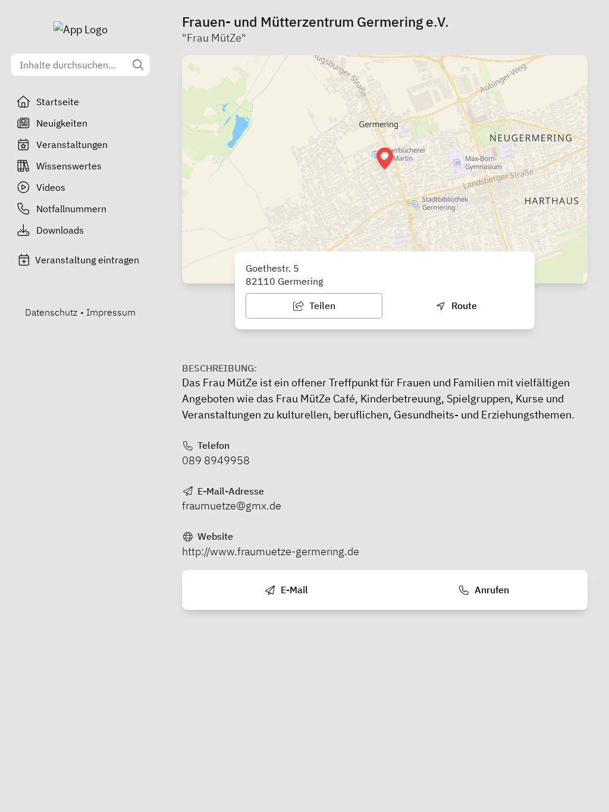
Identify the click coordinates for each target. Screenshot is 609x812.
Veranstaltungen (72, 144)
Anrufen (490, 590)
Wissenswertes (69, 166)
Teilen (321, 305)
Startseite (57, 102)
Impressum (111, 312)
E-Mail (293, 590)
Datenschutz (51, 312)
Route (463, 305)
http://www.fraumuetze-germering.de (270, 551)
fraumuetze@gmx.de (231, 505)
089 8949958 (216, 460)
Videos (50, 187)
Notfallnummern (71, 209)
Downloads (60, 230)
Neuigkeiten (61, 123)
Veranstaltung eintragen (87, 260)
